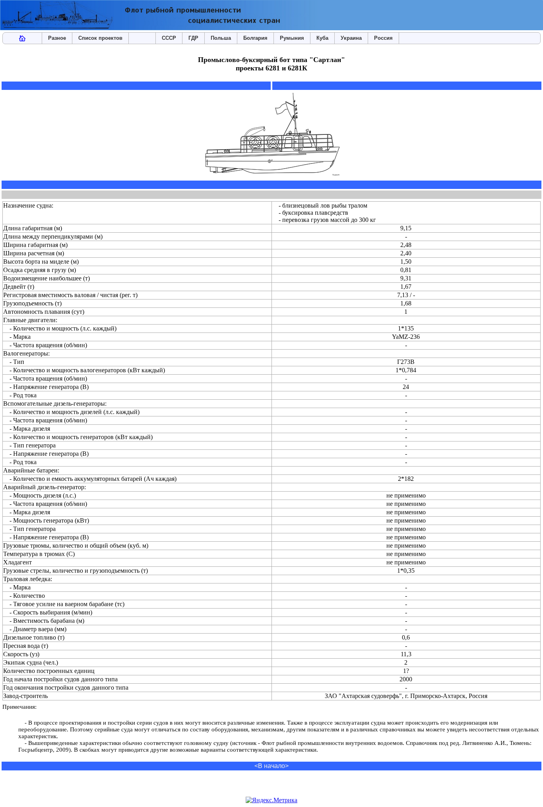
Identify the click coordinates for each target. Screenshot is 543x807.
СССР (169, 38)
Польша (221, 38)
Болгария (255, 38)
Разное (57, 38)
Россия (383, 38)
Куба (322, 38)
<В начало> (271, 765)
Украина (351, 38)
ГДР (193, 38)
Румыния (292, 38)
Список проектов (100, 38)
